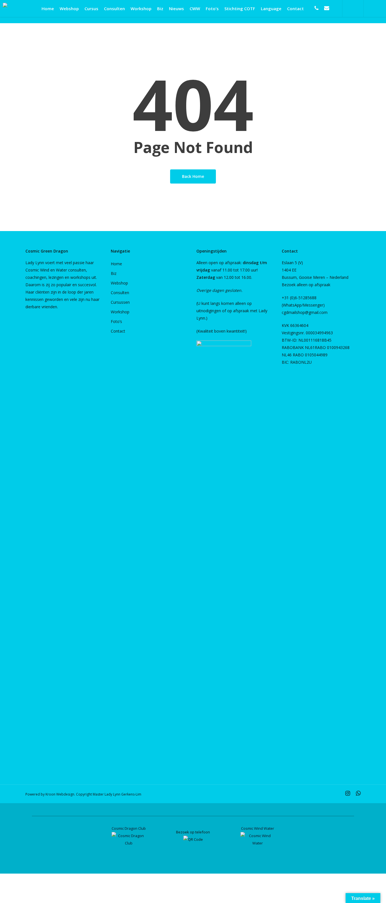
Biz (113, 273)
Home (116, 263)
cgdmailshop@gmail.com (305, 312)
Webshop (119, 283)
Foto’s (116, 321)
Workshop (120, 311)
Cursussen (120, 302)
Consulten (120, 292)
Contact (118, 331)
